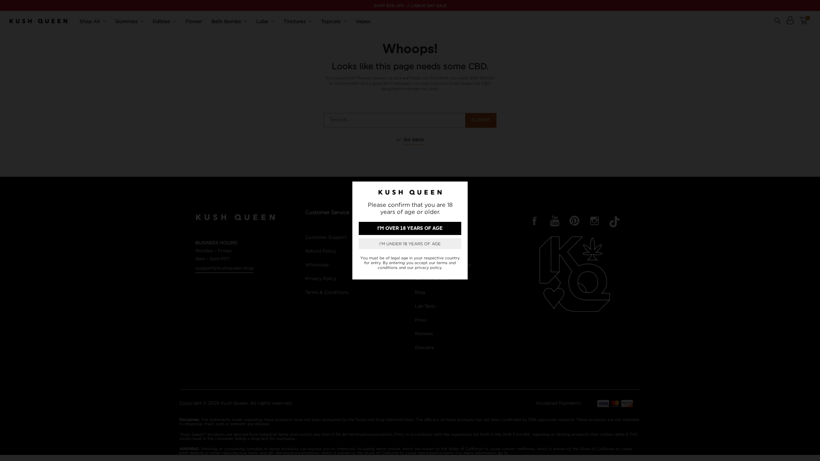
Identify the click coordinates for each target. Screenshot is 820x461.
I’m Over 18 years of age (410, 228)
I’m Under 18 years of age (410, 243)
